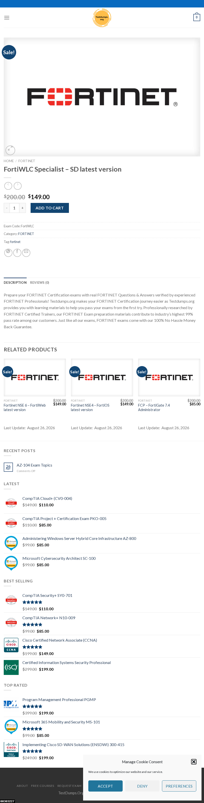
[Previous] (4, 399)
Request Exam (69, 786)
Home (9, 161)
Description (15, 282)
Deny (142, 786)
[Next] (200, 399)
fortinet (15, 242)
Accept (105, 786)
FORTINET (26, 161)
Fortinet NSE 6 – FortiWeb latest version (25, 407)
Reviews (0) (39, 282)
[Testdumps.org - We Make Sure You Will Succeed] (102, 17)
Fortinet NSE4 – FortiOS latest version (90, 407)
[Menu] (7, 17)
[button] (193, 761)
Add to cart (50, 207)
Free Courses (42, 786)
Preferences (179, 786)
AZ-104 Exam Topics (34, 465)
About (22, 786)
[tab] (15, 282)
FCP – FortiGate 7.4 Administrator (154, 407)
